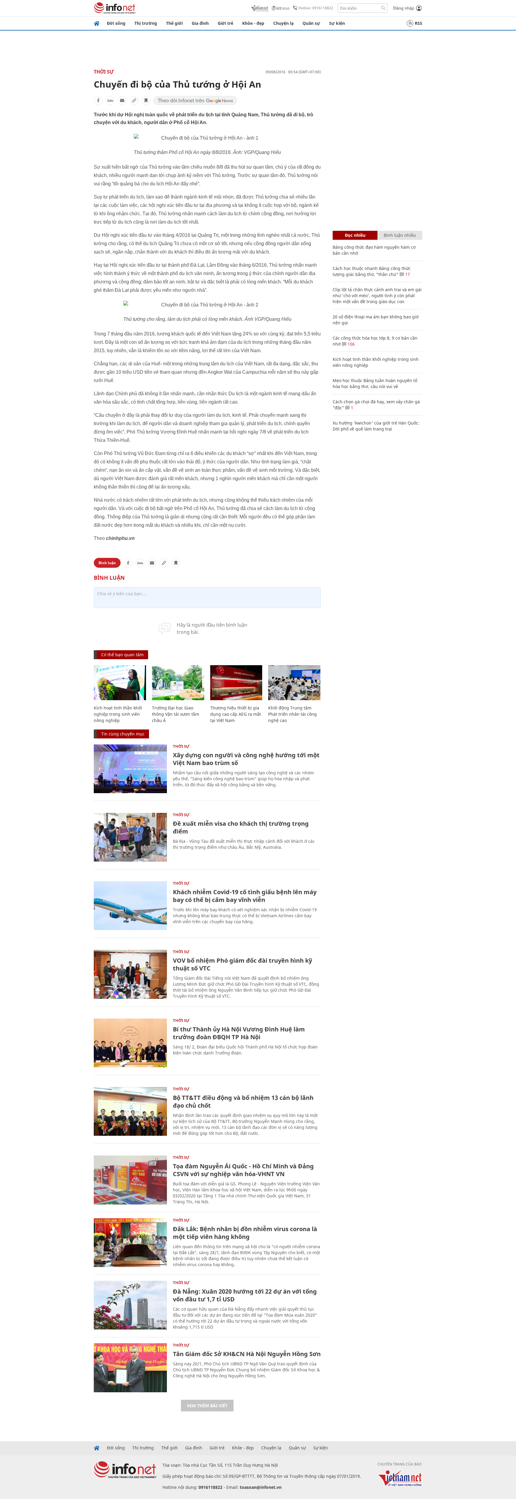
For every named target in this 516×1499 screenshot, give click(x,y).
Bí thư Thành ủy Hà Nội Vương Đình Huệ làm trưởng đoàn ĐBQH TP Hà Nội (239, 1033)
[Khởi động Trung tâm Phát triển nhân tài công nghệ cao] (294, 682)
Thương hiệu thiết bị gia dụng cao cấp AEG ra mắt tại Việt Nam (235, 714)
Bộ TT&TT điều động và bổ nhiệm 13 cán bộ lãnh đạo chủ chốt (243, 1101)
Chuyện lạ (283, 23)
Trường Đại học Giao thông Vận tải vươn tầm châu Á (175, 714)
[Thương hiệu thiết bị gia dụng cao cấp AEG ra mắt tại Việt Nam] (236, 682)
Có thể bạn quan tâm (122, 654)
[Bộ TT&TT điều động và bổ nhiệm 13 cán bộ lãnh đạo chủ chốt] (130, 1111)
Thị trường (145, 23)
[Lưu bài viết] (146, 100)
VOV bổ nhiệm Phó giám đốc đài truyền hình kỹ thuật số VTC (242, 964)
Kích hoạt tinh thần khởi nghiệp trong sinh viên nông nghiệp (118, 714)
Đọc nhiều (355, 235)
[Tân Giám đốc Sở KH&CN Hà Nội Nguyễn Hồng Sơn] (130, 1367)
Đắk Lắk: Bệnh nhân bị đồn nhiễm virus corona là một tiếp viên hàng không (245, 1233)
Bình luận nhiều (400, 235)
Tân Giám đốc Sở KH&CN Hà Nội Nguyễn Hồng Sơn (247, 1354)
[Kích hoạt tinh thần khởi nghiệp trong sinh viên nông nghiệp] (120, 682)
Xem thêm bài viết (207, 1405)
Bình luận (107, 562)
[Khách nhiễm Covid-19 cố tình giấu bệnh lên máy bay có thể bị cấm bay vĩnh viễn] (130, 905)
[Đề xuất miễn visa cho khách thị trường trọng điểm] (130, 837)
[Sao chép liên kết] (134, 100)
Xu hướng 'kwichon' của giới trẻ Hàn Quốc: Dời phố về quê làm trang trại (376, 426)
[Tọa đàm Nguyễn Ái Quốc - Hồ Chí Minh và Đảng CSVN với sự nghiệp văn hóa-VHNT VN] (130, 1179)
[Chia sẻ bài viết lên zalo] (110, 100)
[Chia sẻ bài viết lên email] (122, 100)
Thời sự (104, 71)
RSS (418, 23)
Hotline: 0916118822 (315, 7)
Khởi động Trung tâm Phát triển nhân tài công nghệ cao (292, 714)
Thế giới (174, 23)
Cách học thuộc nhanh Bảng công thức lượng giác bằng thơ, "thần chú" (372, 271)
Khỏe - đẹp (253, 23)
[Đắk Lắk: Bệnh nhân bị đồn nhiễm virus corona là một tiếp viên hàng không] (130, 1242)
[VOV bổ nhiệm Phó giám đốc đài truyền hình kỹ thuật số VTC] (130, 974)
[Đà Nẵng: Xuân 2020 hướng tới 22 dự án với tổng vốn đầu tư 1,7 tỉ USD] (130, 1305)
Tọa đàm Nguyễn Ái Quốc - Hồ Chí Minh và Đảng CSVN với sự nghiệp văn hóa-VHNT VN (243, 1170)
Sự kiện (337, 23)
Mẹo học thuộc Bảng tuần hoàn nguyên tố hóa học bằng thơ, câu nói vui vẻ (375, 383)
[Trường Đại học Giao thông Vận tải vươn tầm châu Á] (178, 682)
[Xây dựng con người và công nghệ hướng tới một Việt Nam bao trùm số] (130, 768)
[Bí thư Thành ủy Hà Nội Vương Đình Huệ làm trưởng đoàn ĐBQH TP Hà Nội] (130, 1043)
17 (407, 274)
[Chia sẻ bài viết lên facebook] (98, 100)
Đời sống (116, 23)
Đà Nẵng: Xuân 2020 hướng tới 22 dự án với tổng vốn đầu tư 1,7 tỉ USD (245, 1295)
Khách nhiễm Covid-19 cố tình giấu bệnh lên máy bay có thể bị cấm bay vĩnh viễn (245, 896)
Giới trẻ (225, 23)
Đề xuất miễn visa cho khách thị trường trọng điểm (241, 827)
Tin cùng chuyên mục (123, 734)
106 (350, 344)
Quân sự (311, 23)
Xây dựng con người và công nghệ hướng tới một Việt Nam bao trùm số (246, 759)
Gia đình (200, 23)
